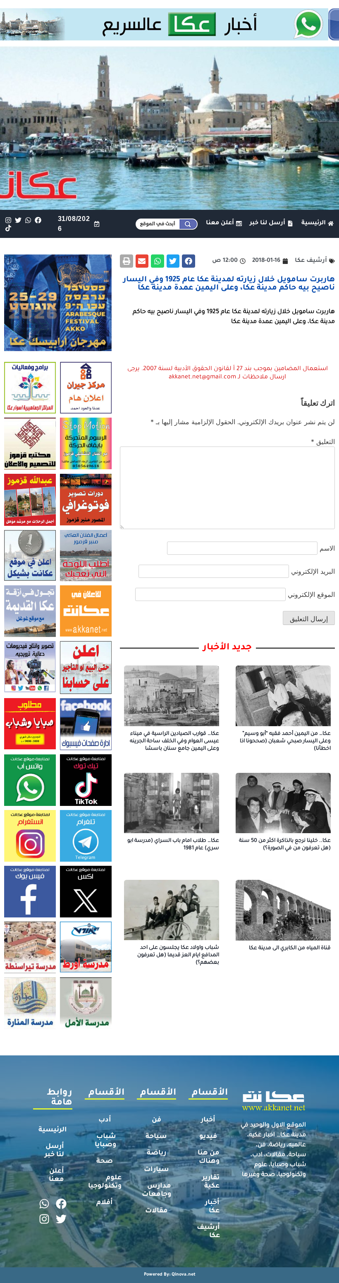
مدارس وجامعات (156, 1190)
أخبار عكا (212, 1207)
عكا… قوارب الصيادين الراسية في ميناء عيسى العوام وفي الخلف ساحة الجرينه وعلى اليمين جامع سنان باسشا (174, 741)
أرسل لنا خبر (54, 1151)
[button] (188, 261)
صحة (104, 1161)
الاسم (327, 548)
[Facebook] (38, 220)
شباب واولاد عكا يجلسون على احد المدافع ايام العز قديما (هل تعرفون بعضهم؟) (178, 955)
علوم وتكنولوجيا (105, 1182)
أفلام (104, 1203)
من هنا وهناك (209, 1157)
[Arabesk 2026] (58, 349)
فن (156, 1120)
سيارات (156, 1170)
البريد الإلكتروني (313, 571)
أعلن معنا (56, 1175)
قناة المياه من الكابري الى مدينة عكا (290, 948)
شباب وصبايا (105, 1141)
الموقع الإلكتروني (311, 594)
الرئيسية (52, 1130)
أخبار (208, 1120)
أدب (104, 1120)
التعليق (323, 441)
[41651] (169, 38)
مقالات (156, 1211)
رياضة (156, 1153)
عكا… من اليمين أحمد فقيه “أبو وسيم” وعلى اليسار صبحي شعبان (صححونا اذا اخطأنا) (285, 741)
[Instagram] (8, 220)
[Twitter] (18, 220)
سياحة (156, 1136)
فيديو (208, 1136)
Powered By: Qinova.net (170, 1274)
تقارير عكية (211, 1182)
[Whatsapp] (28, 220)
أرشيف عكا (208, 1232)
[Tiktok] (8, 228)
